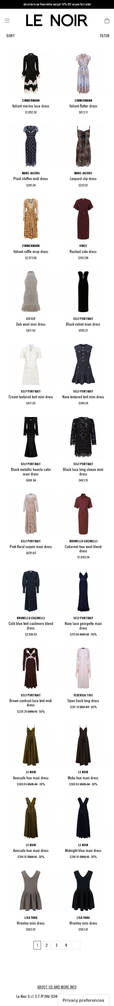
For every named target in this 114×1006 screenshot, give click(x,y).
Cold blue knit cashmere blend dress (31, 625)
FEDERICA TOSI (83, 695)
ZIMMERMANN (31, 100)
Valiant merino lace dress (30, 105)
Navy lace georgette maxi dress (83, 625)
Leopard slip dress (83, 178)
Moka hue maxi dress (83, 777)
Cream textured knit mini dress (31, 396)
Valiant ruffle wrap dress (30, 251)
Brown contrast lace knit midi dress (30, 702)
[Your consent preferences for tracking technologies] (83, 1000)
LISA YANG (30, 918)
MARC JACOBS (31, 173)
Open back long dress (83, 700)
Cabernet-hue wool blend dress (83, 548)
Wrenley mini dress (31, 922)
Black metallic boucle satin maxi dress (31, 471)
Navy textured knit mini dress (83, 396)
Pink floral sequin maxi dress (31, 546)
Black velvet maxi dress (83, 324)
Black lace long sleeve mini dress (83, 471)
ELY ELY (30, 319)
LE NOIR (31, 772)
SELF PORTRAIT (83, 319)
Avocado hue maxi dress (31, 777)
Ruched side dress (83, 251)
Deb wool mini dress (31, 324)
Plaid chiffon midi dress (30, 178)
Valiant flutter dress (83, 105)
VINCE (83, 246)
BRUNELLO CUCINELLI (83, 541)
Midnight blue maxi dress (83, 850)
